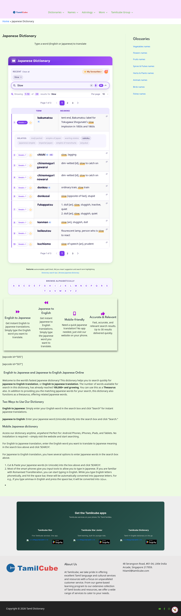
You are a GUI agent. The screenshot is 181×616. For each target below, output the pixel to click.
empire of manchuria (66, 143)
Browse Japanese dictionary (69, 273)
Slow (16, 77)
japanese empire (27, 143)
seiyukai (84, 143)
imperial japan (46, 143)
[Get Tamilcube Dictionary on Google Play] (151, 541)
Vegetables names (141, 46)
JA (105, 85)
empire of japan (53, 138)
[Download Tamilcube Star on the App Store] (38, 541)
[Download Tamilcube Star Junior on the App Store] (85, 541)
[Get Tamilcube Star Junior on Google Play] (104, 541)
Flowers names (140, 53)
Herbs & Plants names (143, 73)
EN (101, 85)
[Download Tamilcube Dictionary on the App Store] (131, 541)
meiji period (36, 138)
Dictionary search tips (49, 273)
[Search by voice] (96, 85)
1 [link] (62, 102)
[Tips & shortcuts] (106, 71)
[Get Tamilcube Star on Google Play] (57, 541)
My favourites (93, 71)
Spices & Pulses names (143, 66)
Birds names (139, 87)
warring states (72, 138)
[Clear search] (91, 85)
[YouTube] (160, 609)
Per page (95, 94)
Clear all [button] (26, 72)
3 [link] (72, 103)
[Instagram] (169, 609)
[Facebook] (164, 609)
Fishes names (139, 93)
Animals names (140, 80)
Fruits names (139, 59)
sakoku (86, 138)
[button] (62, 12)
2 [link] (67, 103)
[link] (57, 103)
